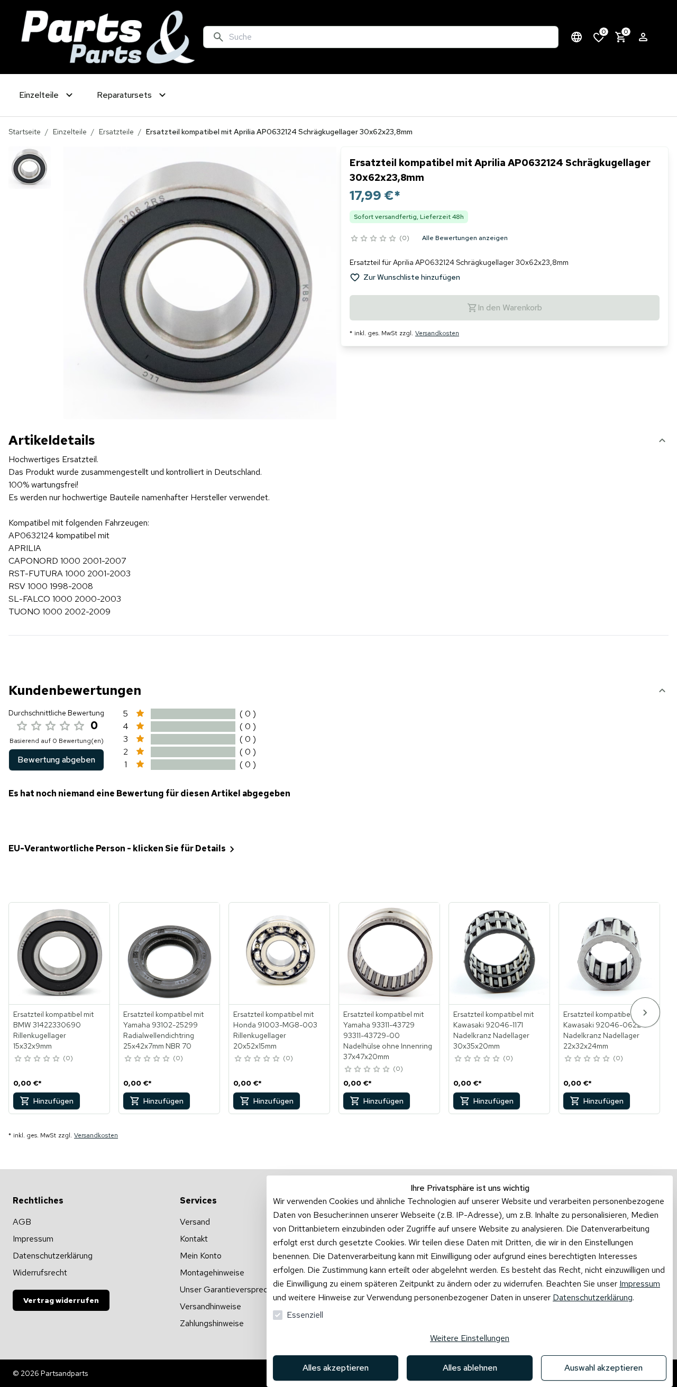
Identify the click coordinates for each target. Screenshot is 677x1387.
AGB (22, 1221)
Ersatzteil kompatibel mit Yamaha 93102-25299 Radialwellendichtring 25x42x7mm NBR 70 (163, 1030)
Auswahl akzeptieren (603, 1367)
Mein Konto (201, 1255)
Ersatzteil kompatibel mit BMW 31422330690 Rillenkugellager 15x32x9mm (53, 1030)
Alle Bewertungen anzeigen (465, 238)
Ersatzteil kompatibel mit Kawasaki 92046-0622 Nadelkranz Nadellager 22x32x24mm (603, 1030)
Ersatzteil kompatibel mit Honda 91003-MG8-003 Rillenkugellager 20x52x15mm (275, 1030)
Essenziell (305, 1314)
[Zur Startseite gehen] (108, 37)
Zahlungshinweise (212, 1323)
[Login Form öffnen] (643, 37)
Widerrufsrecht (40, 1272)
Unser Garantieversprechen (230, 1289)
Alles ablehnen (470, 1367)
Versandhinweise (210, 1306)
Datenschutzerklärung (593, 1297)
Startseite (24, 131)
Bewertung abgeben (56, 759)
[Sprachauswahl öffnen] (576, 37)
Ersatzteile (116, 131)
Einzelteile (70, 131)
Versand (195, 1221)
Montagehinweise (212, 1272)
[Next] (645, 1012)
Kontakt (194, 1238)
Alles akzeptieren (336, 1367)
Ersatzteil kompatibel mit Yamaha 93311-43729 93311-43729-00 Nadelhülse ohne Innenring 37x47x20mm (387, 1035)
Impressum (639, 1283)
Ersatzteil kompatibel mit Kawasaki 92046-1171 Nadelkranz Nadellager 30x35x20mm (493, 1030)
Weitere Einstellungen (469, 1338)
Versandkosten (437, 333)
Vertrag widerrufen (61, 1300)
